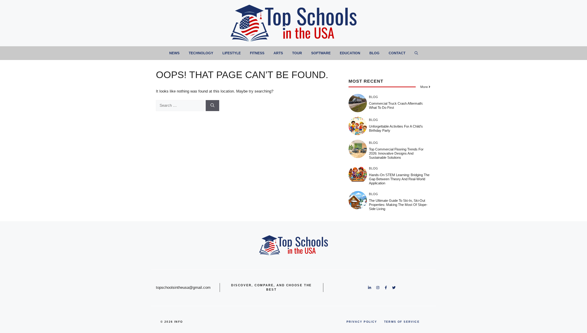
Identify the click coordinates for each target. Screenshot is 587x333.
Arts (278, 53)
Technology (201, 53)
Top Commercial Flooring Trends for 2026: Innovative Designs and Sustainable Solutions (396, 153)
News (174, 53)
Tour (297, 53)
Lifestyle (231, 53)
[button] (416, 53)
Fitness (257, 53)
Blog (374, 53)
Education (350, 53)
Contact (397, 53)
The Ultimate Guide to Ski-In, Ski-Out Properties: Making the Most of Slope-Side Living (398, 205)
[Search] (212, 105)
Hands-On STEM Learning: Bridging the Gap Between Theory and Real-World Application (399, 179)
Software (321, 53)
